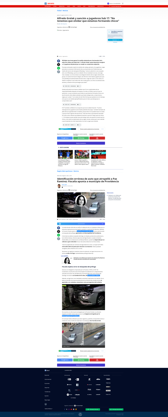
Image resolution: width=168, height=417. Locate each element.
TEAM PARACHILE (91, 6)
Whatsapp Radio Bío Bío (117, 409)
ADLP (84, 6)
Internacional (48, 379)
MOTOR (79, 6)
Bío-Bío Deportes (63, 24)
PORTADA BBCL (48, 6)
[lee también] (67, 260)
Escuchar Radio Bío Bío (116, 6)
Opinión (47, 396)
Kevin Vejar (64, 184)
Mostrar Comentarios (81, 143)
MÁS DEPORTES (100, 6)
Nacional (47, 375)
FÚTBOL (55, 6)
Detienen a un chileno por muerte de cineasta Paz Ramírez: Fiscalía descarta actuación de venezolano (89, 258)
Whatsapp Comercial (93, 409)
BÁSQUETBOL (62, 6)
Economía (47, 383)
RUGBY (68, 6)
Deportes (47, 387)
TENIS (74, 6)
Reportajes (47, 400)
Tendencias (47, 391)
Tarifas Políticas (48, 408)
